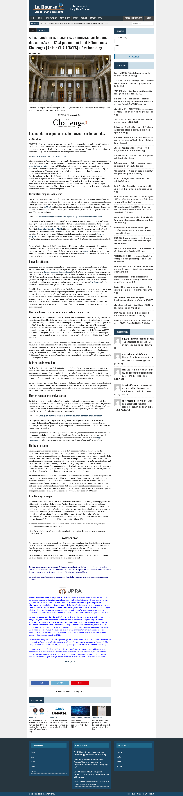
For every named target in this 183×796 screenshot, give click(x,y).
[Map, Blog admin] (117, 342)
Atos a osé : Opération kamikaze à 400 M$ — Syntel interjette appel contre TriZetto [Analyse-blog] (131, 149)
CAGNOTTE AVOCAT (96, 18)
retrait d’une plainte (38, 166)
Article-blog (33, 718)
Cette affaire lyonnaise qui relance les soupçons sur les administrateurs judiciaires (70, 415)
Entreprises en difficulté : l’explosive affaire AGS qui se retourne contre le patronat (70, 216)
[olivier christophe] (117, 358)
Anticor (86, 251)
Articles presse (76, 718)
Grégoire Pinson (39, 156)
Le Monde (119, 761)
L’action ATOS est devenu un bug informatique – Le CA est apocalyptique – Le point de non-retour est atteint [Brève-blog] (133, 290)
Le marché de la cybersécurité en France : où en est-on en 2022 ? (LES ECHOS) (80, 723)
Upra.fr (51, 600)
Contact (84, 18)
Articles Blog (65, 18)
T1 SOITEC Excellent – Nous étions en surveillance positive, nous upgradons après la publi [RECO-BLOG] (133, 92)
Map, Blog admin (43, 105)
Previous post (63, 691)
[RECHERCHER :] (142, 23)
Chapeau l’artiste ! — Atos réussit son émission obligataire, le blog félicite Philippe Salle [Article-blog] (134, 172)
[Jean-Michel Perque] (117, 389)
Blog (32, 757)
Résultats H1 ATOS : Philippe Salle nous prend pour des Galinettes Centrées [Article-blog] (132, 74)
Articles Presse (51, 18)
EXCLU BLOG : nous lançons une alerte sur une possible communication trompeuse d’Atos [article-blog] (131, 314)
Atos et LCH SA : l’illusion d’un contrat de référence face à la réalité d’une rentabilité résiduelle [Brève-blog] (134, 249)
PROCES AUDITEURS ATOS (133, 18)
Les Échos (86, 718)
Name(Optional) (120, 37)
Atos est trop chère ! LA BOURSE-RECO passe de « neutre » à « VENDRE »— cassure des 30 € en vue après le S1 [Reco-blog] (133, 112)
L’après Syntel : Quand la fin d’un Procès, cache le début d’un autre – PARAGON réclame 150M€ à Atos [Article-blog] (133, 321)
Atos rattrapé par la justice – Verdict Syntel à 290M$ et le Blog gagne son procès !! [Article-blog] (133, 306)
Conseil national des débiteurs (57, 272)
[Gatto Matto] (117, 373)
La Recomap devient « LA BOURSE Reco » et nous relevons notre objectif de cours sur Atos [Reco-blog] (133, 164)
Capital (118, 757)
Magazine (119, 752)
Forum (40, 18)
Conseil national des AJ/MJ (50, 229)
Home (32, 18)
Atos (39, 54)
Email (116, 45)
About (75, 18)
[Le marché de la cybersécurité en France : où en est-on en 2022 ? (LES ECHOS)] (80, 715)
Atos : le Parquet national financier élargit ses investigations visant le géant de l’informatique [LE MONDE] (133, 298)
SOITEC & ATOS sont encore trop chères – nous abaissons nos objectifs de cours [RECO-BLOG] (133, 120)
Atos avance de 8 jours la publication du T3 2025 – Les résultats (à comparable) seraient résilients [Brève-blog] (101, 724)
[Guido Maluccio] (117, 404)
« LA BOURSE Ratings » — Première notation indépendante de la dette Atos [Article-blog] (133, 156)
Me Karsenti (95, 282)
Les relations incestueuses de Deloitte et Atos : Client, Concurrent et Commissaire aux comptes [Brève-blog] (59, 723)
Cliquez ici (81, 569)
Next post (78, 691)
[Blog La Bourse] (61, 8)
